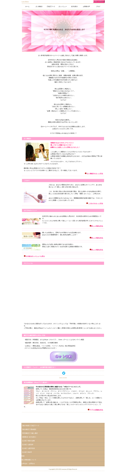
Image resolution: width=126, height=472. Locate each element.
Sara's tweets (63, 377)
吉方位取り (74, 6)
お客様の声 (86, 6)
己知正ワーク (51, 6)
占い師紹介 (39, 6)
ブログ (98, 6)
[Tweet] (63, 374)
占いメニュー (63, 6)
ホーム (27, 6)
